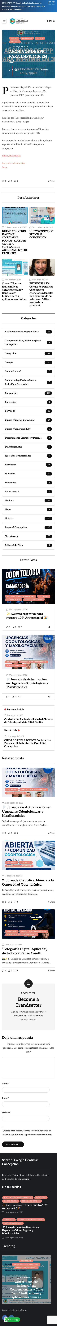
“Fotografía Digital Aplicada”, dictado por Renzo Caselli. (24, 951)
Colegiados (43, 596)
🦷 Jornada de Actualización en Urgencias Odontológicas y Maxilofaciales (27, 683)
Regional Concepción (33, 599)
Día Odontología (13, 599)
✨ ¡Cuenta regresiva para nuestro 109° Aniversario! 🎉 (26, 616)
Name (5, 1083)
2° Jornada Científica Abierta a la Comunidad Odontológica (28, 882)
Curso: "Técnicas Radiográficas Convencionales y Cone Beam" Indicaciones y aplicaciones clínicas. (14, 291)
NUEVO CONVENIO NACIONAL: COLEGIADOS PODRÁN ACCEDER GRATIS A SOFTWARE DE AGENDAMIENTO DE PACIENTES (15, 242)
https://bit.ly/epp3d (11, 155)
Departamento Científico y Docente (21, 934)
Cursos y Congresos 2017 (26, 1268)
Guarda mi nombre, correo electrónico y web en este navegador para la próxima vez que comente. (28, 1132)
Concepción (27, 38)
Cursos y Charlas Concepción (33, 662)
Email (5, 1098)
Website (6, 1112)
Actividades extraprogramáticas (20, 596)
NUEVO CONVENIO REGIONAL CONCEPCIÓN (41, 234)
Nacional (15, 41)
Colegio (14, 38)
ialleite (23, 1310)
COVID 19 (40, 38)
